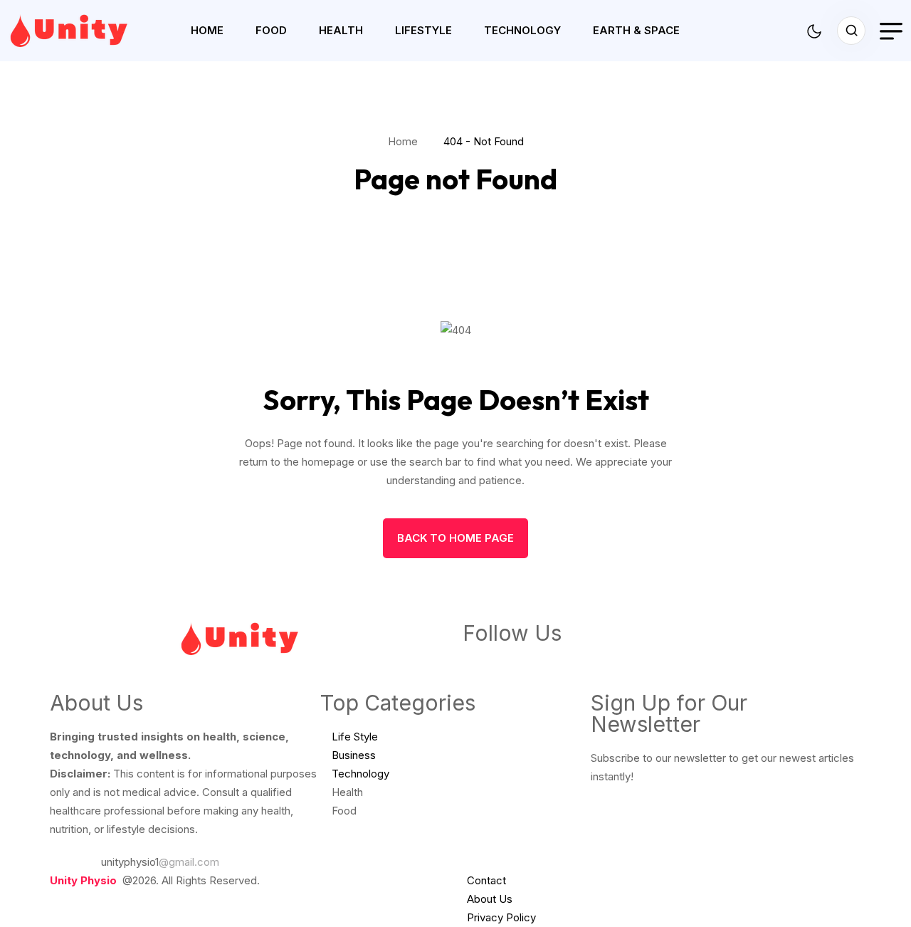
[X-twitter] (596, 661)
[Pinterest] (519, 661)
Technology (522, 30)
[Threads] (634, 661)
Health (341, 30)
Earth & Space (636, 30)
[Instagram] (557, 661)
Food (271, 30)
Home (207, 30)
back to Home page (455, 538)
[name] (82, 30)
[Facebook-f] (480, 661)
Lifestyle (423, 30)
